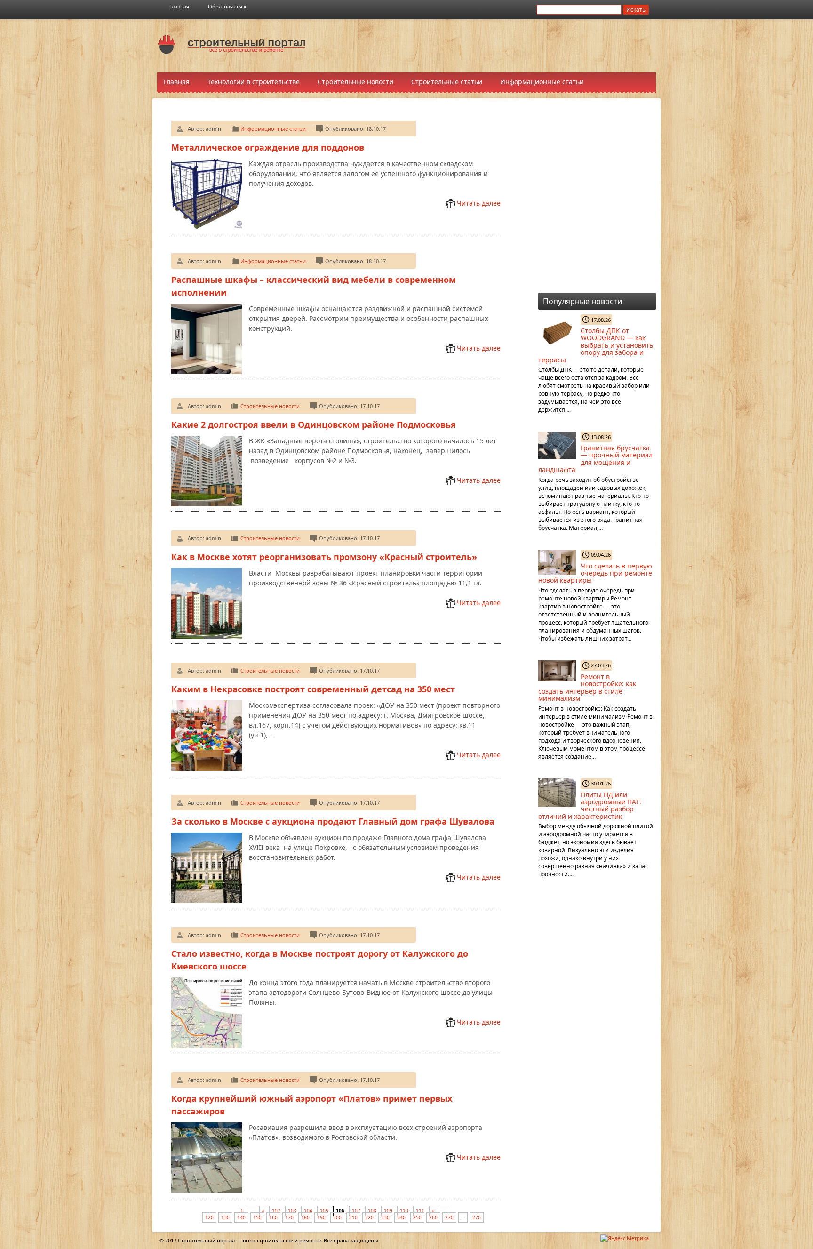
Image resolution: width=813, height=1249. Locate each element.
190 (321, 1217)
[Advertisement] (491, 45)
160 (273, 1217)
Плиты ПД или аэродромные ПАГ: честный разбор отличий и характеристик (589, 805)
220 (369, 1217)
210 (353, 1217)
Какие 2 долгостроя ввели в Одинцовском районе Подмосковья (313, 424)
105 (324, 1211)
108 (372, 1211)
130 (225, 1217)
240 (401, 1217)
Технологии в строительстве (253, 81)
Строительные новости (355, 81)
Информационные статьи (542, 81)
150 (257, 1217)
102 (276, 1211)
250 (417, 1217)
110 (404, 1211)
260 (433, 1217)
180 (305, 1217)
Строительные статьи (446, 81)
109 (388, 1211)
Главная (179, 6)
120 (209, 1217)
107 (356, 1211)
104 (308, 1211)
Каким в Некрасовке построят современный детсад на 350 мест (313, 689)
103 (292, 1211)
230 (385, 1217)
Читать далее (479, 203)
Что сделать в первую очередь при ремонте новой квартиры (595, 573)
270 (449, 1217)
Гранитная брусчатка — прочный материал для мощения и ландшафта (595, 458)
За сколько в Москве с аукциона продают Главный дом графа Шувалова (332, 821)
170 (289, 1217)
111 (420, 1211)
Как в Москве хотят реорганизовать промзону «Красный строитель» (324, 556)
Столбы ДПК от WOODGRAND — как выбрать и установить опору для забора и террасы (595, 345)
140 (241, 1217)
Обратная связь (228, 6)
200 (337, 1217)
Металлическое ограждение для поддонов (267, 147)
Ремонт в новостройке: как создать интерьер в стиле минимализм (587, 687)
